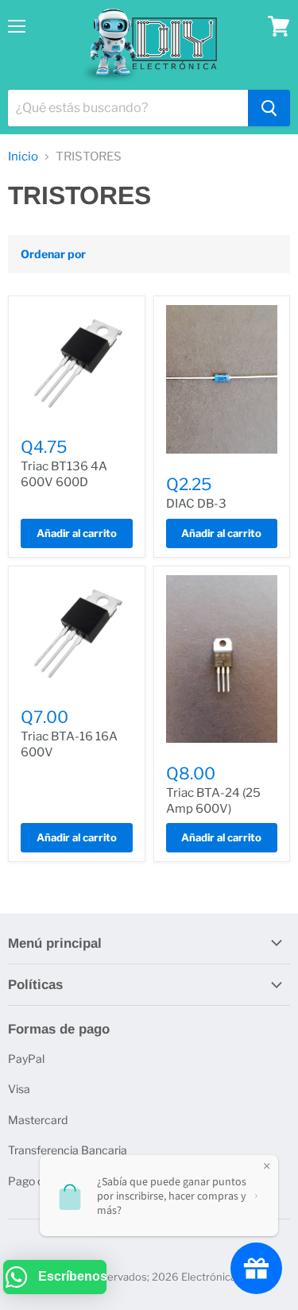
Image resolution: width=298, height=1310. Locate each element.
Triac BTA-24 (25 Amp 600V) (213, 801)
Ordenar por (53, 254)
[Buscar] (269, 108)
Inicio (23, 157)
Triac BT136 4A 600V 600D (64, 474)
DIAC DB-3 (196, 504)
